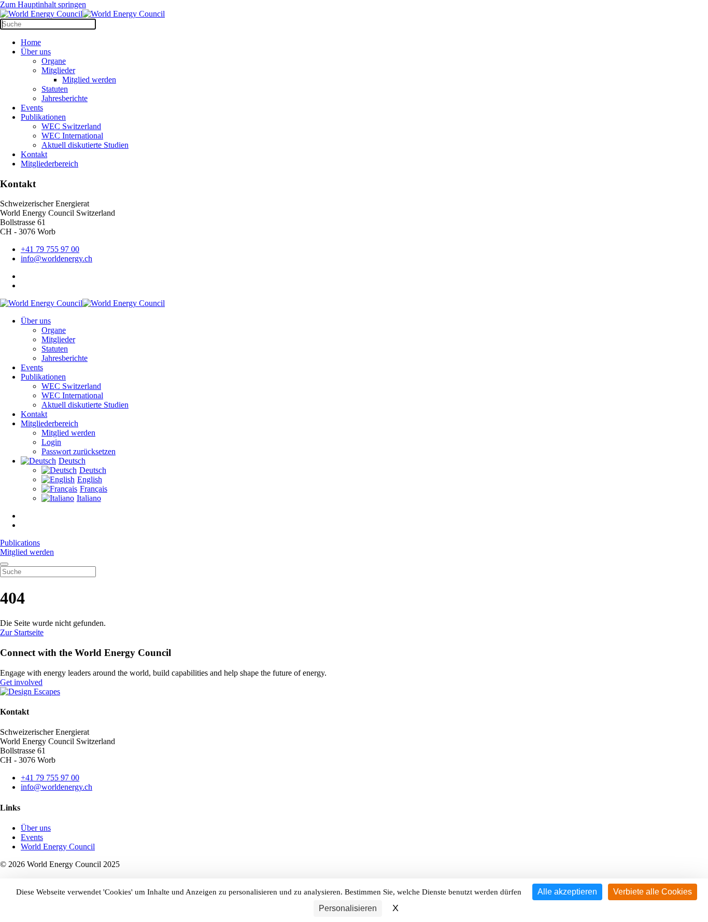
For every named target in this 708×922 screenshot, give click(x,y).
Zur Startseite (22, 632)
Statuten (54, 89)
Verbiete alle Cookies (652, 891)
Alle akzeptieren (567, 891)
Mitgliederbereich (49, 163)
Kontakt (34, 154)
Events (32, 107)
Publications (20, 542)
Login (51, 442)
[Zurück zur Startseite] (82, 13)
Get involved (21, 682)
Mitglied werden (89, 79)
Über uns (36, 51)
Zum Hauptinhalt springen (43, 4)
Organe (53, 61)
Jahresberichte (64, 98)
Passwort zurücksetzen (78, 451)
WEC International (72, 135)
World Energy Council (58, 846)
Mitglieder (58, 70)
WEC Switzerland (71, 126)
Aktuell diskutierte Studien (85, 145)
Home (31, 42)
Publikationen (43, 117)
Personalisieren (348, 908)
